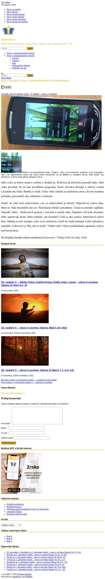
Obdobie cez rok (19, 68)
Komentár (6, 423)
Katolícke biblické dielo (17, 514)
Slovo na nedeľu (14, 9)
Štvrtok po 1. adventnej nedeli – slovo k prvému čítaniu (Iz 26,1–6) (35, 564)
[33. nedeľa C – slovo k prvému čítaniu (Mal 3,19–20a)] (25, 322)
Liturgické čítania (14, 511)
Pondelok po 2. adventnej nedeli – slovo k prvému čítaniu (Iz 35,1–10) (37, 562)
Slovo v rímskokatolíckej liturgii (20, 55)
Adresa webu (7, 438)
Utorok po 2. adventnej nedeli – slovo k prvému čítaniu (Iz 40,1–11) (36, 559)
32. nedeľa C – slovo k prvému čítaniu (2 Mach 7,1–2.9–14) (37, 370)
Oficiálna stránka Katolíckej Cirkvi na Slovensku (28, 509)
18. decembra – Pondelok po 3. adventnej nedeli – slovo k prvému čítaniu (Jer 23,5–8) (44, 552)
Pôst (14, 63)
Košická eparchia (14, 506)
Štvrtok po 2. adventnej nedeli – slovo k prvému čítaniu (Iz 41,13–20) (37, 555)
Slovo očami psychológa (17, 22)
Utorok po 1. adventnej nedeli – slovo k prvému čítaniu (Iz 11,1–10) (36, 569)
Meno (4, 428)
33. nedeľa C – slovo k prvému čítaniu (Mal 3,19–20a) (34, 327)
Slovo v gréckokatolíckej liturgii (20, 53)
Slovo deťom (12, 12)
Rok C (4, 80)
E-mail (4, 433)
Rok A (9, 536)
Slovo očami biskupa (16, 14)
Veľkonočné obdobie (21, 65)
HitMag (29, 576)
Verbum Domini (8, 39)
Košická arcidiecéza (15, 504)
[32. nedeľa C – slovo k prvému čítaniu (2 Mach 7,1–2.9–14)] (25, 365)
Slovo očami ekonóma (16, 19)
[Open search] (2, 73)
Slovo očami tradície (15, 17)
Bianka (36, 94)
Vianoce (15, 60)
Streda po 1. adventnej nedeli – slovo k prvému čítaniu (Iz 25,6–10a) (36, 567)
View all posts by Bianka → (13, 393)
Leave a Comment (49, 94)
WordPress (16, 576)
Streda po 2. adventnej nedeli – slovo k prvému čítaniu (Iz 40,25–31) (36, 557)
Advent (15, 58)
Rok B (9, 539)
